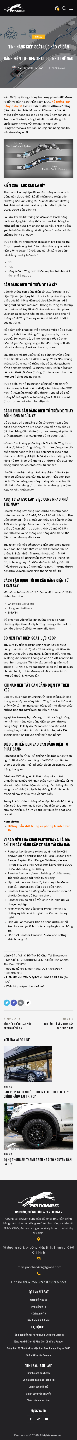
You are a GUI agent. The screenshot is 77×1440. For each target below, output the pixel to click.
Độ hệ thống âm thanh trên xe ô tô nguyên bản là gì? (38, 1161)
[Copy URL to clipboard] (28, 1003)
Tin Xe (38, 37)
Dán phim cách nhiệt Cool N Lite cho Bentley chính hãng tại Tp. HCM (36, 1094)
